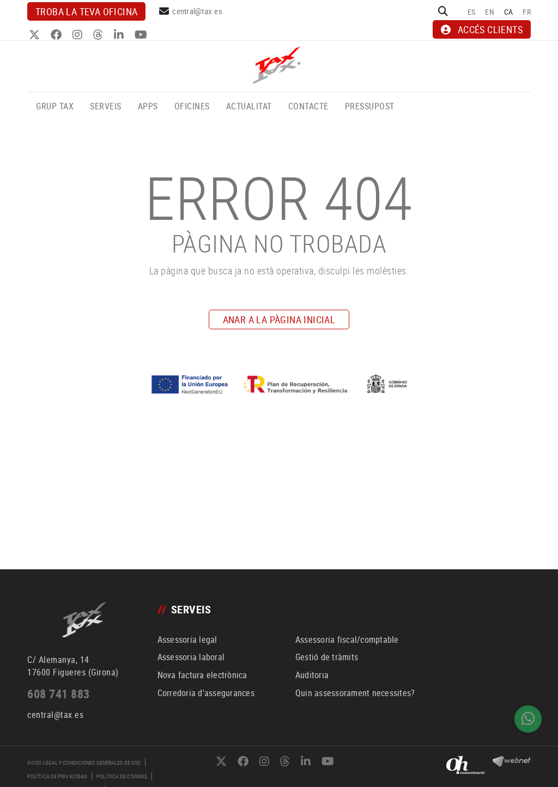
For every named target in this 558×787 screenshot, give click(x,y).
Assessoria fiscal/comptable (347, 639)
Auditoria (312, 675)
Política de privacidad (57, 776)
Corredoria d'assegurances (205, 693)
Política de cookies (121, 776)
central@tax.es (197, 10)
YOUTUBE (142, 34)
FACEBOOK (57, 34)
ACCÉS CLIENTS (490, 29)
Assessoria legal (187, 639)
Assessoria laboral (191, 657)
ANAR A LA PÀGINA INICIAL (279, 319)
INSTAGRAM (78, 34)
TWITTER (36, 34)
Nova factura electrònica (202, 675)
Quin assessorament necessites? (355, 693)
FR (527, 12)
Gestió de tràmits (326, 657)
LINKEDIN (120, 34)
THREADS (99, 34)
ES (472, 12)
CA (508, 12)
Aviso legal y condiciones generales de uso (84, 762)
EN (489, 12)
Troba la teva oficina (86, 11)
